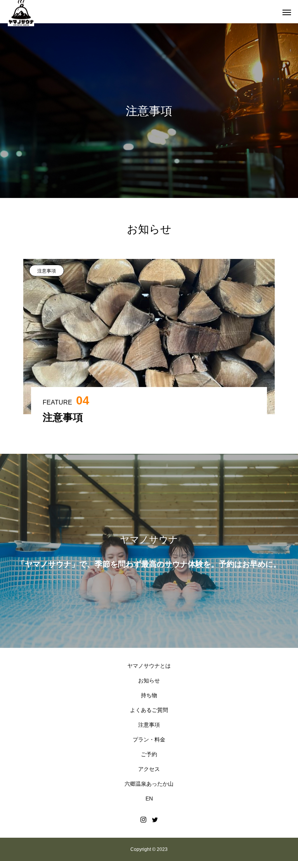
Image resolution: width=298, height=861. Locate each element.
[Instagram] (143, 819)
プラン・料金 (149, 739)
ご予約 (149, 754)
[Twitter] (155, 819)
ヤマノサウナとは (149, 666)
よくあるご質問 (149, 710)
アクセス (149, 769)
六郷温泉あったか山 (149, 784)
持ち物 (149, 695)
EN (149, 798)
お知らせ (149, 680)
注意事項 (46, 271)
